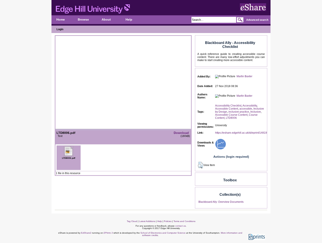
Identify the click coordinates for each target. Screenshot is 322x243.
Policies (168, 221)
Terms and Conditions (184, 221)
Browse (83, 19)
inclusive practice (238, 111)
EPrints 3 (108, 233)
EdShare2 (86, 233)
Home (60, 19)
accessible (245, 108)
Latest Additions (147, 221)
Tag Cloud (132, 221)
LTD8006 (231, 117)
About (106, 19)
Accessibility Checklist (228, 105)
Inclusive (255, 111)
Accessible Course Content (231, 114)
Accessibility (249, 105)
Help (129, 19)
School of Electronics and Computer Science (163, 233)
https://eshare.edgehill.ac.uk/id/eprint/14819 (241, 132)
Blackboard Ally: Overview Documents (221, 201)
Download (181, 133)
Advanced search (257, 19)
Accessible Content (226, 108)
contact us (180, 226)
